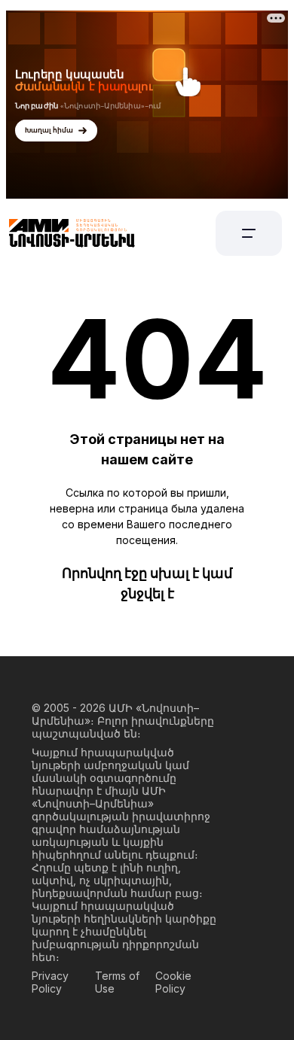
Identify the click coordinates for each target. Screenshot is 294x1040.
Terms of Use (117, 982)
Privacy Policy (50, 982)
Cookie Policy (173, 982)
